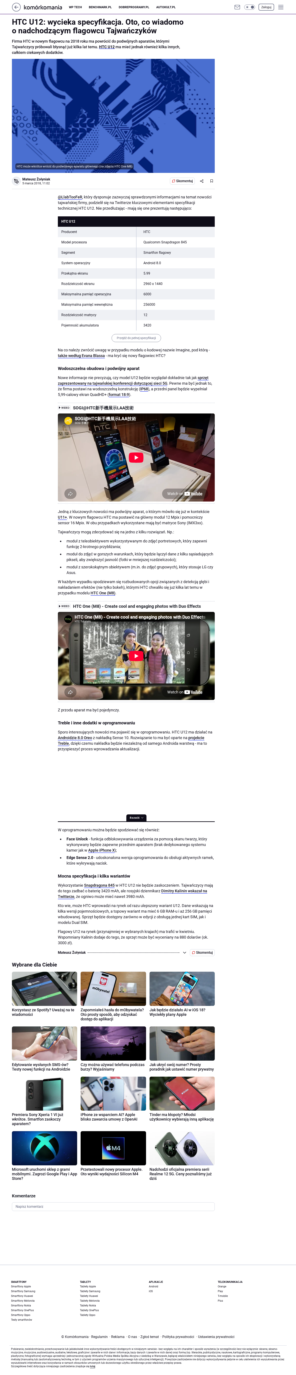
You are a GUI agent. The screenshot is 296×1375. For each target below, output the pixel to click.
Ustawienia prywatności (215, 1337)
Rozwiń (135, 817)
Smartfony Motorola (23, 1300)
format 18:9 (119, 394)
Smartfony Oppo (20, 1315)
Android (153, 1286)
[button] (249, 7)
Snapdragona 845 (99, 885)
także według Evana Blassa (81, 355)
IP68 (144, 389)
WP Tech (75, 7)
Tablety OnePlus (89, 1310)
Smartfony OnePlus (22, 1310)
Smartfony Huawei (22, 1296)
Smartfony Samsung (23, 1291)
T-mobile (223, 1296)
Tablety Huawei (89, 1296)
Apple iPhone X (101, 850)
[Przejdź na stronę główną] (16, 10)
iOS (151, 1291)
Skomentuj (184, 181)
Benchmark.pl (100, 7)
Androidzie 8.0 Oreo (75, 737)
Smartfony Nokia (21, 1305)
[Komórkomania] (46, 7)
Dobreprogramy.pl (134, 7)
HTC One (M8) (103, 593)
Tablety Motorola (90, 1300)
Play (220, 1291)
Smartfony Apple (21, 1286)
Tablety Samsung (90, 1291)
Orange (222, 1286)
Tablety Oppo (87, 1315)
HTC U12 (107, 47)
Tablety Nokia (88, 1305)
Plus (220, 1300)
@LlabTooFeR (70, 197)
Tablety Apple (88, 1286)
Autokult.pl (166, 7)
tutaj (92, 1366)
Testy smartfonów (21, 1319)
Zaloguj (266, 7)
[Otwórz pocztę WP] (237, 7)
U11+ (62, 517)
